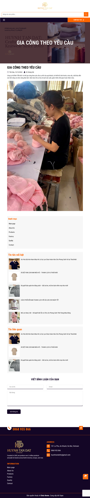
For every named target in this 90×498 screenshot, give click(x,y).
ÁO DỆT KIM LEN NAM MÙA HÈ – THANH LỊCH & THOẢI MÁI (39, 272)
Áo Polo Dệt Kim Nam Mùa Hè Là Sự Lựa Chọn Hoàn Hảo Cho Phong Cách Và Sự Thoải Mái (48, 259)
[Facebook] (81, 428)
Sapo (61, 495)
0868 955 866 (22, 429)
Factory (11, 236)
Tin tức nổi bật (16, 254)
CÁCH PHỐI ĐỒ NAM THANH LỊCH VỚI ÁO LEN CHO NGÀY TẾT (40, 300)
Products (12, 232)
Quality (11, 241)
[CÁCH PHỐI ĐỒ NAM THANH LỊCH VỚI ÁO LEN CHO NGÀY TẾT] (14, 304)
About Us (12, 228)
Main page (12, 224)
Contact (11, 245)
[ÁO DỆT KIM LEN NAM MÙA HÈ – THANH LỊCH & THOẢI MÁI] (14, 277)
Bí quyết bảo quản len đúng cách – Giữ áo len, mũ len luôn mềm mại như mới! (44, 285)
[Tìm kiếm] (86, 14)
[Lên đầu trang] (85, 484)
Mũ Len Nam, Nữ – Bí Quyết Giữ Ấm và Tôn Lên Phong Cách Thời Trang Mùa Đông (46, 313)
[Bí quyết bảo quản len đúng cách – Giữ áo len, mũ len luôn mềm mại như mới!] (14, 290)
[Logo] (45, 6)
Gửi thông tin (14, 412)
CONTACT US (78, 20)
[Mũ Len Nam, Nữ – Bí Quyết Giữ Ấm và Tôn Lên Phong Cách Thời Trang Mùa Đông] (14, 317)
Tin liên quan (15, 329)
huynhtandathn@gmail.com (60, 455)
